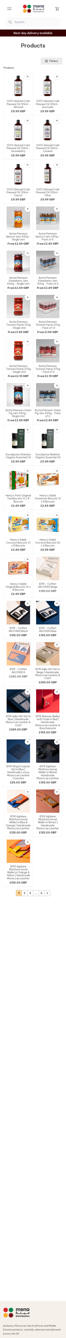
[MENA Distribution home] (16, 1312)
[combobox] (36, 22)
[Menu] (9, 9)
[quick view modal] (28, 76)
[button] (28, 76)
